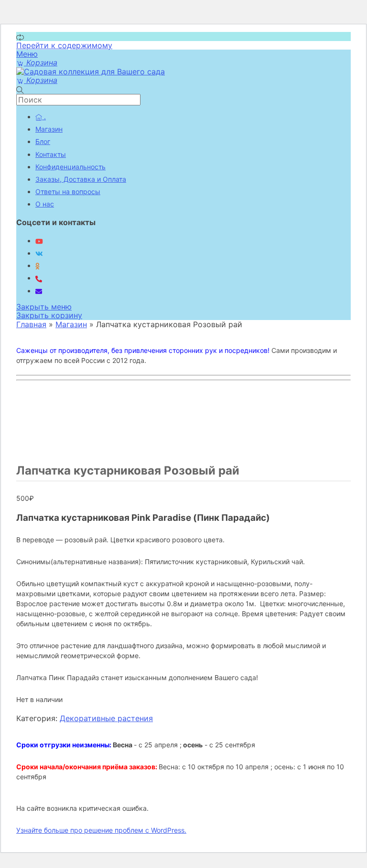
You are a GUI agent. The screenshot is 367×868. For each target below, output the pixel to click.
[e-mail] (38, 291)
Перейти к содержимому (64, 45)
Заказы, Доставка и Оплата (80, 179)
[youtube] (39, 241)
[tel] (38, 278)
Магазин (49, 129)
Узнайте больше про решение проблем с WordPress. (101, 830)
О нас (44, 204)
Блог (42, 141)
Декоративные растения (106, 718)
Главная (31, 324)
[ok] (37, 265)
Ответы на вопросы (67, 191)
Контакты (50, 154)
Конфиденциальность (70, 167)
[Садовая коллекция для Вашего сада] (90, 71)
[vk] (39, 253)
